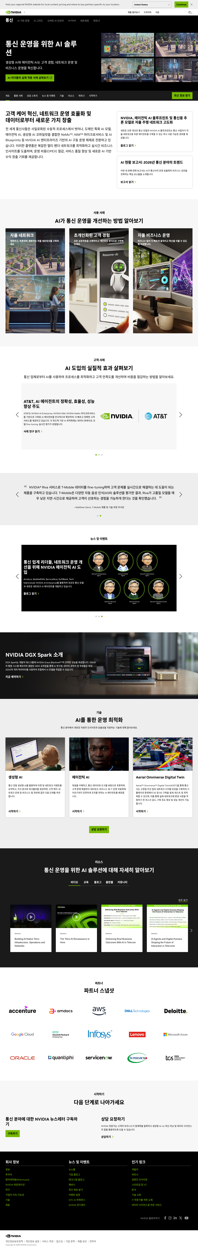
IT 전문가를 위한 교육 (142, 1179)
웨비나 (72, 1164)
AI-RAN (72, 20)
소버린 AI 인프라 (55, 20)
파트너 (96, 20)
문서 (134, 1169)
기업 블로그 (74, 1154)
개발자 (135, 1149)
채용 (8, 1184)
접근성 (59, 1221)
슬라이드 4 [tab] (102, 596)
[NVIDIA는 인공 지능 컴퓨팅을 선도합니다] (13, 12)
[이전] (18, 404)
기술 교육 (136, 1174)
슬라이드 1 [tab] (96, 434)
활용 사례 (18, 95)
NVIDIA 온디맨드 (77, 1184)
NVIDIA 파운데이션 (15, 1164)
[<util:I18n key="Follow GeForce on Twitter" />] (180, 1197)
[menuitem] (28, 12)
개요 (8, 95)
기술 (62, 95)
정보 (8, 1149)
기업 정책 (70, 1221)
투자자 (9, 1154)
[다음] (180, 404)
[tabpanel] (99, 900)
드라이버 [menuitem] (147, 12)
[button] (189, 13)
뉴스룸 (72, 1149)
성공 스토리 (32, 95)
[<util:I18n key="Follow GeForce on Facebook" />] (165, 1197)
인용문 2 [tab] (100, 495)
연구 (8, 1169)
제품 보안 (82, 1221)
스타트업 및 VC (139, 1164)
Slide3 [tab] (96, 596)
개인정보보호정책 (14, 1221)
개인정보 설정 (32, 1221)
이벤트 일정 (74, 1174)
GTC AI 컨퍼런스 (77, 1179)
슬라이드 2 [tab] (99, 434)
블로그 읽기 (127, 145)
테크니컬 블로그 (77, 1159)
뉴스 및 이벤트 (48, 95)
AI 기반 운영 (23, 20)
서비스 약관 (47, 1221)
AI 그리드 (38, 20)
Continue (181, 4)
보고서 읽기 (127, 182)
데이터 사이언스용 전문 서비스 (147, 1184)
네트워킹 (84, 20)
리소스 (71, 95)
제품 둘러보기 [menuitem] (134, 12)
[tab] (74, 862)
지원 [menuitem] (157, 12)
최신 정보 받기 (76, 1169)
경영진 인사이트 (140, 1159)
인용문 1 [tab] (97, 495)
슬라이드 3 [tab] (102, 434)
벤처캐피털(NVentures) (17, 1159)
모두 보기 (183, 879)
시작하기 (93, 95)
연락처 (93, 1221)
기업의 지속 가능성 (15, 1174)
